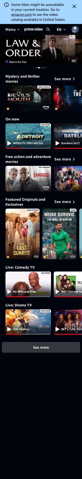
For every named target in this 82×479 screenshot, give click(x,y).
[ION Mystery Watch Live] (28, 322)
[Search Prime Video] (48, 29)
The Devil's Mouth (28, 98)
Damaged (28, 178)
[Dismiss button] (74, 6)
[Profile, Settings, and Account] (75, 29)
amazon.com (21, 14)
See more (41, 347)
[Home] (33, 29)
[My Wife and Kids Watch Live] (28, 284)
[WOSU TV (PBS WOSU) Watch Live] (28, 136)
